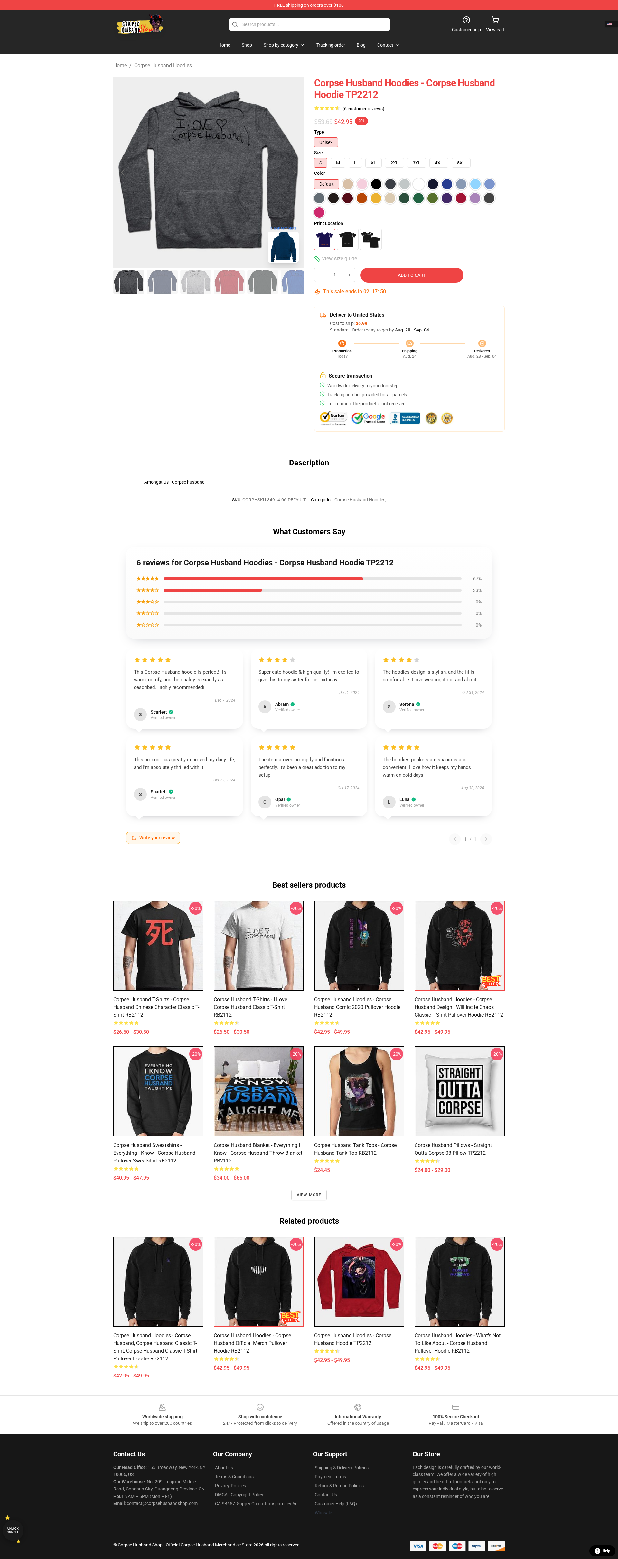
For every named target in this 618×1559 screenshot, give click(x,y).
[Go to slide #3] (195, 282)
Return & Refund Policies (339, 1485)
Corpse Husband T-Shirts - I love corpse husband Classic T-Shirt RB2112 (250, 1007)
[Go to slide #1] (128, 282)
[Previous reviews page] (455, 839)
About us (224, 1467)
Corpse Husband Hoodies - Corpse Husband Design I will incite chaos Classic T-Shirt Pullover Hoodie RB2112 (459, 1007)
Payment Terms (330, 1476)
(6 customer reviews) (363, 108)
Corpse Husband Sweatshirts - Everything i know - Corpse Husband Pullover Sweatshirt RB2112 (154, 1153)
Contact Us (326, 1494)
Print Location (328, 223)
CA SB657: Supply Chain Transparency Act (257, 1503)
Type (319, 132)
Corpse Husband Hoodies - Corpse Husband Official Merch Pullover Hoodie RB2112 (252, 1343)
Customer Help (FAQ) (336, 1503)
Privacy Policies (230, 1485)
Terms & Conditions (234, 1476)
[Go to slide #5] (262, 282)
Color (319, 173)
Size (318, 152)
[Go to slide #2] (162, 282)
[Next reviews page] (486, 839)
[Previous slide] (123, 172)
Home (120, 65)
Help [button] (606, 1551)
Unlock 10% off (13, 1530)
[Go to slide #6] (296, 282)
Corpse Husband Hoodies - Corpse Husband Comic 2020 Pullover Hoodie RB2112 (357, 1007)
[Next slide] (294, 172)
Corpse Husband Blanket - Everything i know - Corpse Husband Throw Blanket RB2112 (258, 1153)
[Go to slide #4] (229, 282)
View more (309, 1195)
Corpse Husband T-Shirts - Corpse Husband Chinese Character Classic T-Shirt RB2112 (156, 1007)
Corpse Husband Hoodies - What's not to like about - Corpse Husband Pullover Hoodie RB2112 (458, 1343)
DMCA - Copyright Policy (239, 1494)
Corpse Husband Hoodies (163, 65)
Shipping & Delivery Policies (342, 1467)
